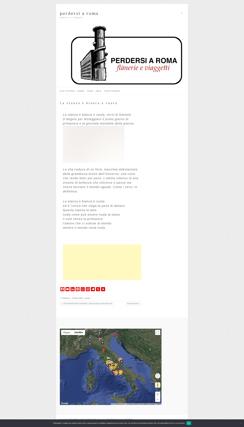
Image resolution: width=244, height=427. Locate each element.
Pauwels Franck (133, 303)
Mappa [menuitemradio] (66, 332)
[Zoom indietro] (157, 399)
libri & (99, 91)
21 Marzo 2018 (77, 298)
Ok (189, 423)
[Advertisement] (102, 262)
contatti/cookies (112, 91)
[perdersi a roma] (122, 26)
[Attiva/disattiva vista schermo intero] (157, 332)
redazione (66, 298)
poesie (87, 298)
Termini (158, 404)
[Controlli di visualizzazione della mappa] (157, 375)
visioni (90, 91)
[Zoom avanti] (157, 394)
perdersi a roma (79, 13)
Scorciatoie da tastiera (118, 404)
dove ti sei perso (67, 91)
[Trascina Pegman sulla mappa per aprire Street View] (157, 385)
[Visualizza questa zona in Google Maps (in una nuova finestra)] (64, 403)
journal (81, 91)
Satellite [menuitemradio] (78, 332)
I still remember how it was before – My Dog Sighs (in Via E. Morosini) (86, 303)
